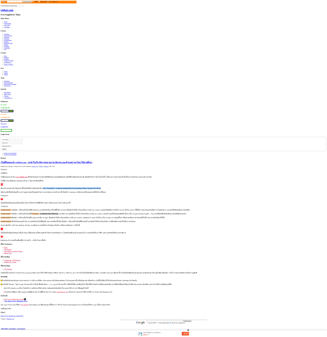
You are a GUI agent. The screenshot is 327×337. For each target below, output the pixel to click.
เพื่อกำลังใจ (7, 94)
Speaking (6, 38)
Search (2, 5)
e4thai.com (7, 10)
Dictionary (7, 81)
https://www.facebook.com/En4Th (12, 316)
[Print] (41, 166)
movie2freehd (21, 329)
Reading (6, 42)
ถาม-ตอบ (7, 27)
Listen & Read (8, 35)
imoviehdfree (12, 329)
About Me (7, 25)
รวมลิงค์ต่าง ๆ (8, 98)
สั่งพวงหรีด (4, 329)
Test (5, 49)
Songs (5, 71)
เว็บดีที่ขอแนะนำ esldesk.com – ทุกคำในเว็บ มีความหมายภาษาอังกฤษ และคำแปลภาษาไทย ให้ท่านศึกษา (46, 162)
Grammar (6, 46)
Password (4, 143)
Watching (6, 37)
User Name (5, 139)
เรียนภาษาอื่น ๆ (8, 64)
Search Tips (7, 85)
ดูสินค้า (185, 333)
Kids (5, 56)
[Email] (46, 166)
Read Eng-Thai (8, 43)
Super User (35, 166)
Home (5, 21)
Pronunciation (8, 40)
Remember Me (6, 146)
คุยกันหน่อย (7, 23)
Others (6, 74)
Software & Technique (10, 84)
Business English (8, 60)
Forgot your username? (10, 154)
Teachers (6, 59)
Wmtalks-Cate (10, 319)
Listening (6, 34)
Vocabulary (7, 48)
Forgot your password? (10, 153)
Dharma (6, 96)
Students (6, 57)
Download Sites (8, 82)
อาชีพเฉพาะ (7, 62)
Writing (6, 45)
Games (6, 73)
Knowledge (7, 92)
